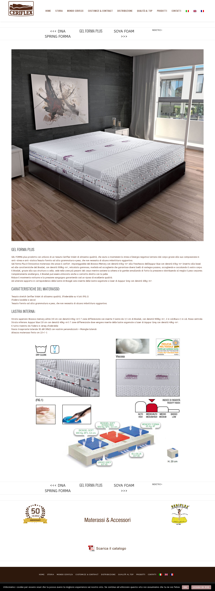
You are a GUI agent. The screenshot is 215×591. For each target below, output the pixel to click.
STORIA (59, 10)
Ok (185, 587)
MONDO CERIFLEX (75, 10)
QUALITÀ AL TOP (145, 10)
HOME (48, 10)
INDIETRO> (157, 30)
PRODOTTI (162, 10)
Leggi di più (201, 587)
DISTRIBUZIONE (125, 10)
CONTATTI (176, 10)
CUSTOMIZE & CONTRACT (100, 10)
